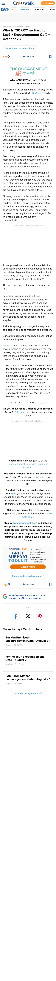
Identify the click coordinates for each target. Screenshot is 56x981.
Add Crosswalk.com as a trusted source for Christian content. (27, 596)
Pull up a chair (22, 412)
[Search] (5, 9)
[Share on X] (28, 616)
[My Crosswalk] (6, 56)
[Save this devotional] (50, 56)
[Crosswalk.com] (23, 3)
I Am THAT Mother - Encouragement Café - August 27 (28, 679)
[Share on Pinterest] (40, 616)
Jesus (6, 345)
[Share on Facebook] (16, 616)
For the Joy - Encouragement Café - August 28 (25, 660)
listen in (40, 477)
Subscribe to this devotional (19, 48)
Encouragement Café (16, 26)
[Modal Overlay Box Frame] (28, 558)
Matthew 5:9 (39, 93)
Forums (25, 9)
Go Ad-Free (48, 3)
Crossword (39, 9)
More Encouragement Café (28, 693)
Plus (14, 9)
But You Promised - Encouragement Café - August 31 (28, 641)
